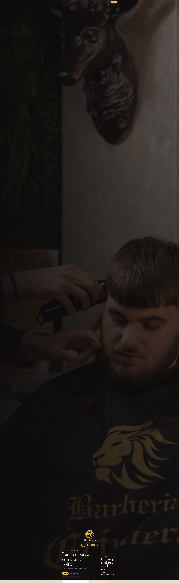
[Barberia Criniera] (64, 2)
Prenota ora (65, 573)
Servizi (82, 2)
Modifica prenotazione (74, 573)
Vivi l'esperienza (99, 2)
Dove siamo (107, 2)
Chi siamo (92, 2)
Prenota (87, 2)
